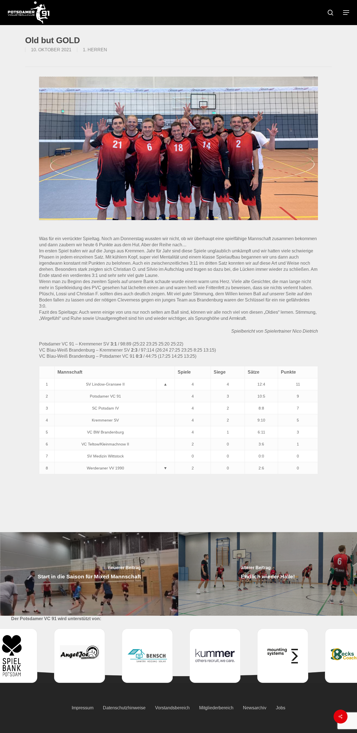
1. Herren (95, 49)
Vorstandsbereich (172, 707)
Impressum (82, 707)
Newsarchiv (254, 707)
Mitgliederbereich (216, 707)
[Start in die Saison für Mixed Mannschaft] (89, 574)
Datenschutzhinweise (124, 707)
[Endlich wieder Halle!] (267, 574)
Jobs (280, 707)
